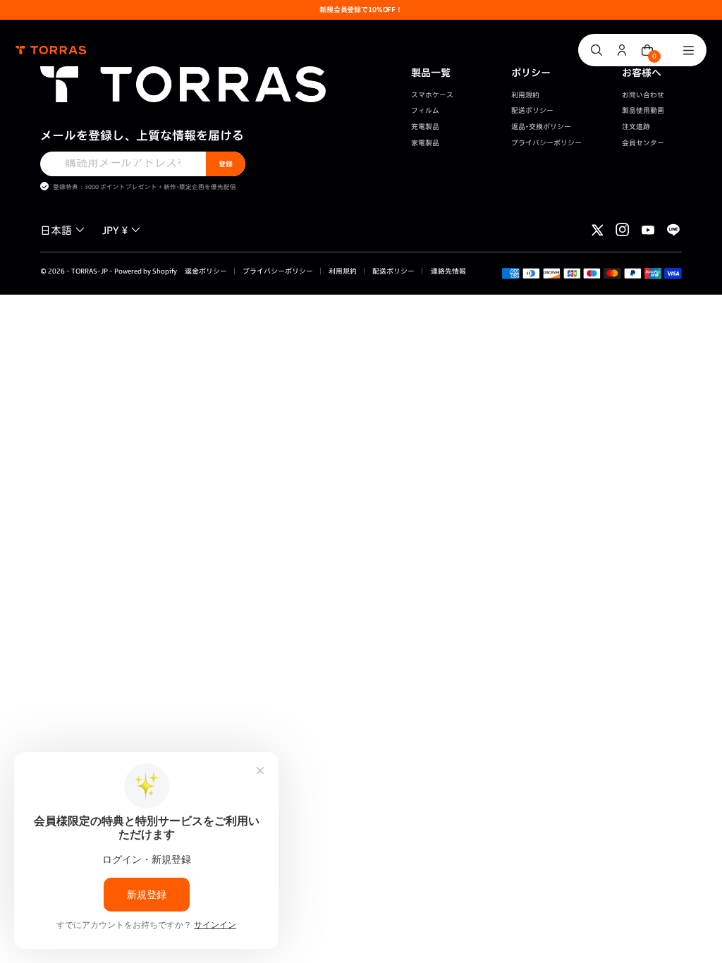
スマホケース (432, 94)
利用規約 (525, 94)
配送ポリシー (532, 110)
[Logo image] (51, 50)
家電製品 (425, 142)
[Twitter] (597, 229)
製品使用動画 (643, 110)
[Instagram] (622, 229)
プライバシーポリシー (546, 142)
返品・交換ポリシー (541, 126)
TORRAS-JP (89, 271)
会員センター (643, 142)
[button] (63, 230)
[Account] (622, 50)
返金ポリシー (206, 271)
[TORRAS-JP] (183, 84)
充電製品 (425, 126)
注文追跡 (636, 126)
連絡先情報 (447, 271)
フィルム (425, 110)
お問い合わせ (643, 94)
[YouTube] (648, 229)
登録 (226, 163)
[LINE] (673, 229)
